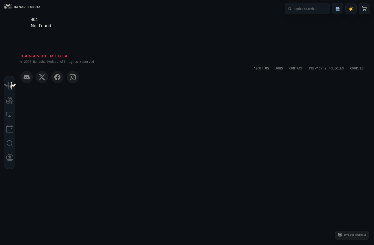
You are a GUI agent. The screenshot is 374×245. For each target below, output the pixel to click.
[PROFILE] (10, 158)
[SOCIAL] (10, 115)
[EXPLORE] (10, 101)
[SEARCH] (10, 144)
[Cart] (364, 8)
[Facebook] (57, 77)
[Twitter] (42, 77)
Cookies (357, 68)
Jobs (279, 68)
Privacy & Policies (326, 68)
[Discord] (26, 77)
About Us (261, 68)
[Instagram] (73, 77)
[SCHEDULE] (10, 130)
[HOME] (10, 86)
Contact (296, 68)
